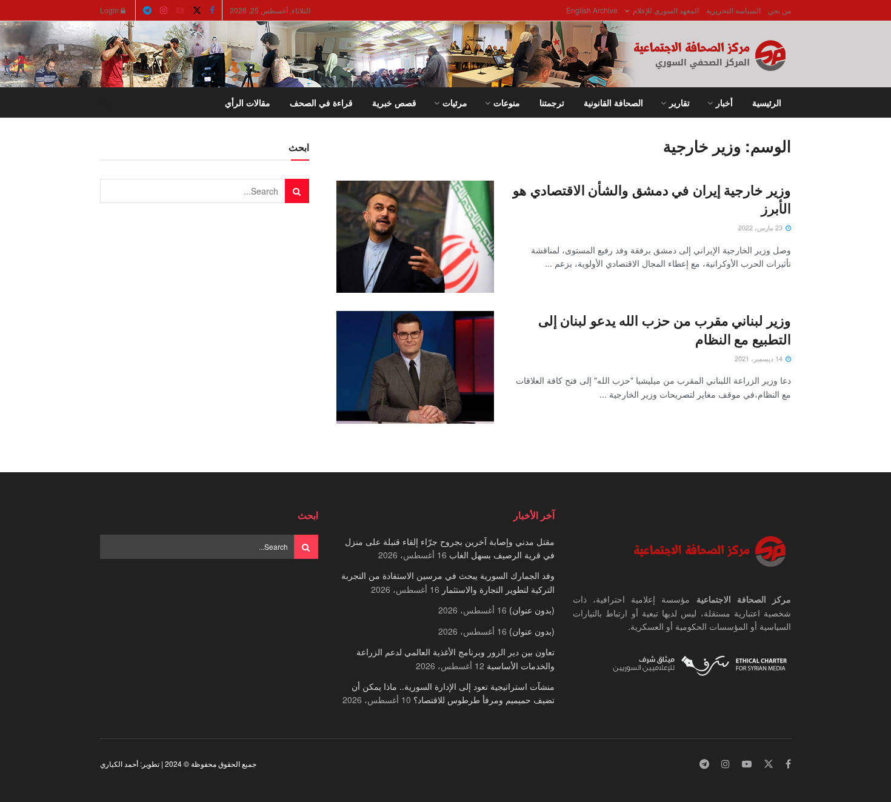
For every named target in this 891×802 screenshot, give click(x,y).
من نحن (779, 10)
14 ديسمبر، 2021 (759, 358)
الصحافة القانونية (613, 102)
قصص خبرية (394, 102)
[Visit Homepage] (712, 54)
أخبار (724, 102)
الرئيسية (766, 102)
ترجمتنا (551, 102)
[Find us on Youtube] (180, 10)
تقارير (679, 102)
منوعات (506, 102)
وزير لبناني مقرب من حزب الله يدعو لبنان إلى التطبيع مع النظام (664, 329)
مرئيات (454, 102)
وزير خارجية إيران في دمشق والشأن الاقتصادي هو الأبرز (652, 199)
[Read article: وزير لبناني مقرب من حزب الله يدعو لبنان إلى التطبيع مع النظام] (415, 367)
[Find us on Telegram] (147, 10)
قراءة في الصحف (321, 102)
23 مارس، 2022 (761, 227)
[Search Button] (104, 102)
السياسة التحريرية (733, 10)
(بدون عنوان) (532, 610)
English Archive (592, 10)
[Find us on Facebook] (212, 10)
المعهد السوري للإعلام (666, 10)
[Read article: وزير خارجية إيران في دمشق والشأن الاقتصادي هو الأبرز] (415, 237)
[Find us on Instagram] (163, 10)
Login (110, 10)
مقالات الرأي (247, 102)
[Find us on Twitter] (197, 10)
